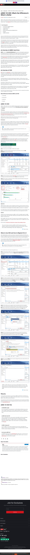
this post (4, 421)
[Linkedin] (4, 535)
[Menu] (29, 5)
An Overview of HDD (6, 27)
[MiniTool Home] (2, 4)
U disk (15, 139)
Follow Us (27, 444)
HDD (1, 72)
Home (1, 10)
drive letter (14, 175)
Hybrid (3, 42)
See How (15, 2)
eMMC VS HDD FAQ (6, 32)
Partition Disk (5, 10)
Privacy (13, 545)
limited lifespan (14, 433)
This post (26, 123)
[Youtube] (5, 535)
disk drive (8, 72)
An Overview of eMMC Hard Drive (8, 26)
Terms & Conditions (16, 545)
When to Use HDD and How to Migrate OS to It (10, 30)
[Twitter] (6, 17)
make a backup (4, 435)
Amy (2, 17)
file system (4, 136)
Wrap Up (4, 31)
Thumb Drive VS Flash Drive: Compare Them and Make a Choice (16, 222)
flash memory (5, 57)
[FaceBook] (0, 535)
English (26, 17)
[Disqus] (15, 465)
